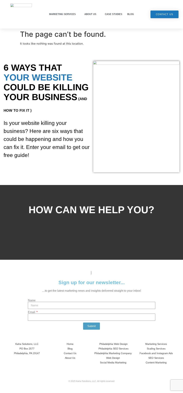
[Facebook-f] (91, 375)
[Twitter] (84, 375)
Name (32, 300)
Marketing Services (62, 14)
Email (32, 312)
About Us (90, 14)
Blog (130, 14)
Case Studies (113, 14)
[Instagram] (99, 375)
